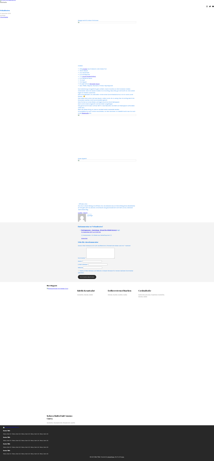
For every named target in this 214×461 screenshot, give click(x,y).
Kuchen (115, 294)
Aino (122, 457)
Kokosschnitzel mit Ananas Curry (59, 417)
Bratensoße (85, 113)
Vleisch (85, 213)
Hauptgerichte (58, 422)
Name (80, 261)
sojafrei (80, 213)
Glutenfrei (50, 422)
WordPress (111, 457)
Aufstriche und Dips (144, 294)
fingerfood (154, 294)
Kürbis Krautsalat (86, 290)
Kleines (86, 294)
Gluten (85, 69)
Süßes (125, 294)
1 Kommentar (4, 17)
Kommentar (82, 258)
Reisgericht (66, 422)
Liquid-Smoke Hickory (89, 76)
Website (80, 267)
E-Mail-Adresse (83, 264)
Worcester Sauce (94, 84)
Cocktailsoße (144, 290)
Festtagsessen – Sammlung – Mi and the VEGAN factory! (99, 230)
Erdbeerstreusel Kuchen (119, 290)
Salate (91, 294)
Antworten (84, 238)
